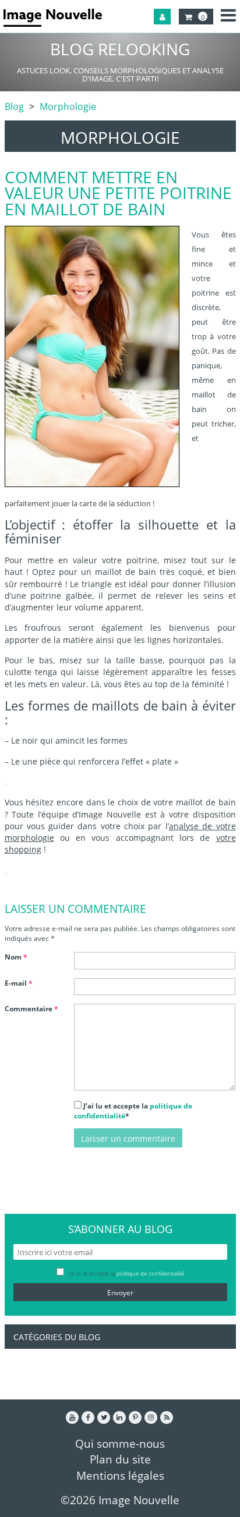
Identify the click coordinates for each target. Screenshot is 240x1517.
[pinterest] (135, 1417)
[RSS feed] (166, 1417)
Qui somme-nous (120, 1443)
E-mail (19, 983)
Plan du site (120, 1459)
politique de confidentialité (150, 1273)
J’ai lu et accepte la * (133, 1111)
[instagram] (150, 1417)
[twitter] (103, 1417)
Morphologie (68, 106)
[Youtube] (72, 1417)
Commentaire (31, 1009)
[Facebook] (88, 1417)
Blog (14, 106)
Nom (16, 957)
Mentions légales (120, 1475)
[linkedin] (119, 1417)
